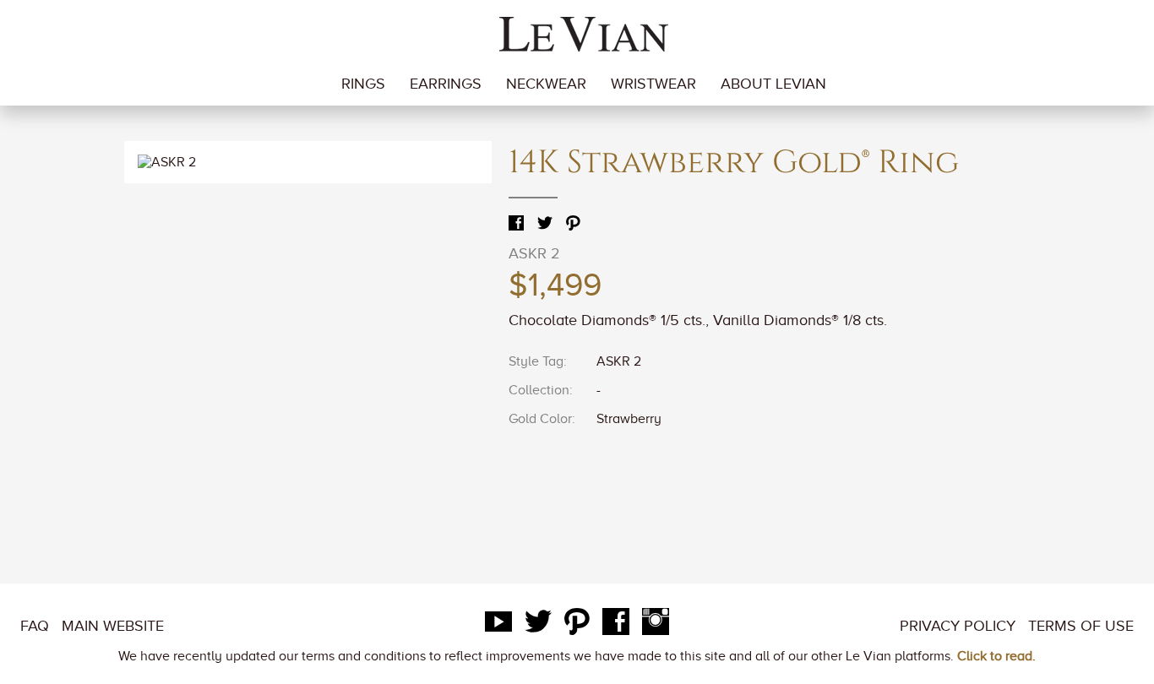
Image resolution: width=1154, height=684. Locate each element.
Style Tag (536, 361)
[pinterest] (577, 625)
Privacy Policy (957, 625)
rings (363, 83)
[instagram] (655, 625)
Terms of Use (1081, 625)
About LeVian (773, 83)
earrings (446, 83)
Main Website (113, 625)
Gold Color (540, 418)
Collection (539, 390)
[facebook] (615, 625)
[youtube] (498, 625)
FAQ (34, 625)
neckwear (546, 83)
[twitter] (538, 625)
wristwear (653, 83)
